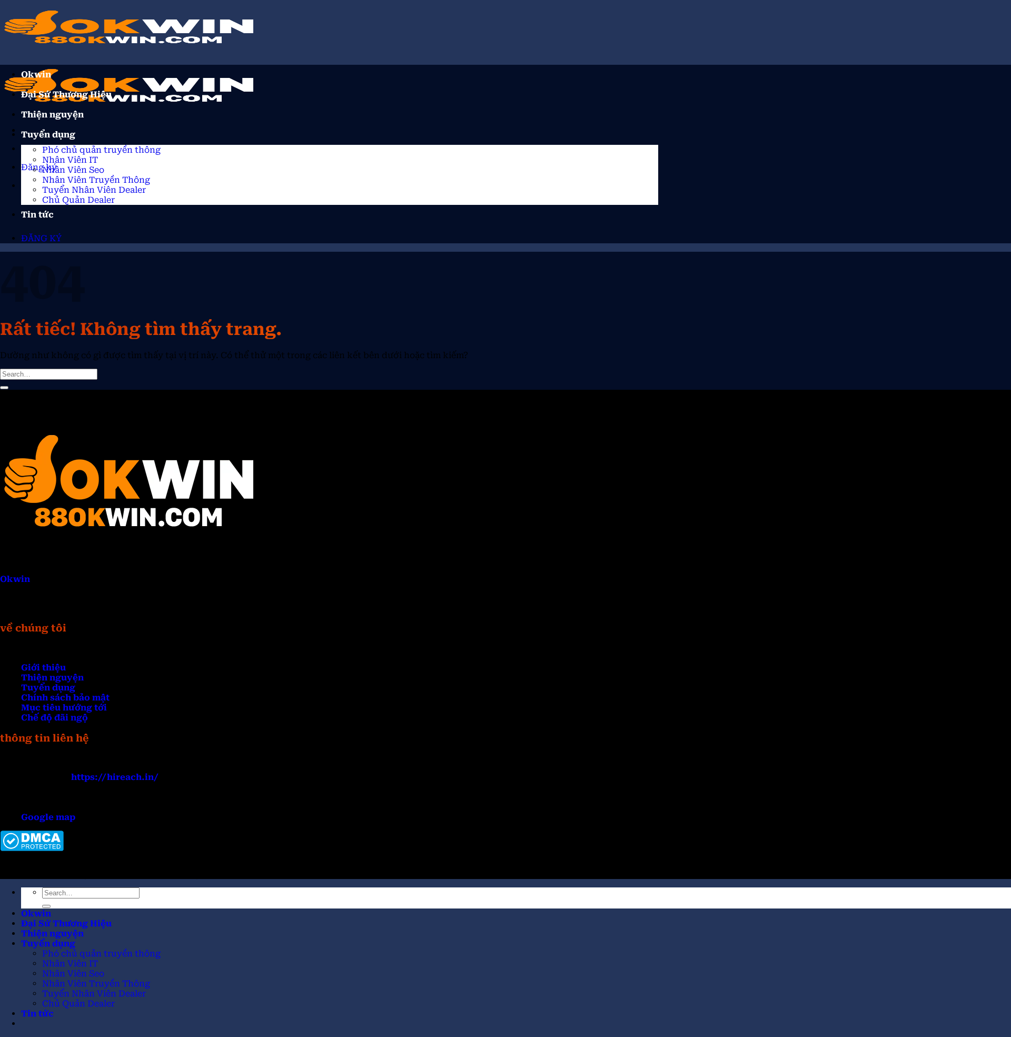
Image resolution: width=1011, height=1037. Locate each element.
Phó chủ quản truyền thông (101, 150)
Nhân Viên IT (70, 160)
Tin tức (37, 215)
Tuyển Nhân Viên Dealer (94, 190)
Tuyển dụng (48, 135)
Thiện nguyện (52, 115)
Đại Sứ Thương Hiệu (66, 95)
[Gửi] (4, 387)
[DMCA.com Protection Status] (32, 848)
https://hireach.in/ (114, 777)
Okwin (36, 75)
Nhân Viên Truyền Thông (96, 180)
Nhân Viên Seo (73, 170)
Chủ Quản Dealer (78, 200)
